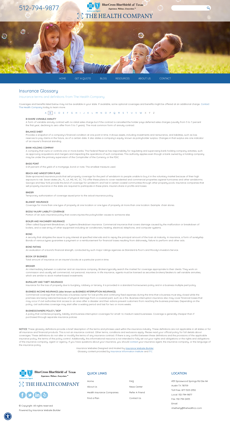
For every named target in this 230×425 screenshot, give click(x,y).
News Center (136, 386)
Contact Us (135, 398)
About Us (92, 386)
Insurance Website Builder (140, 348)
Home (90, 381)
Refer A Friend (137, 392)
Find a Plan (93, 398)
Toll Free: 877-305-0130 (183, 390)
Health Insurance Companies (102, 392)
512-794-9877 (39, 8)
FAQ (131, 381)
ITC (150, 351)
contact (134, 341)
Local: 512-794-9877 (181, 394)
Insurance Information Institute (127, 351)
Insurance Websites (86, 348)
